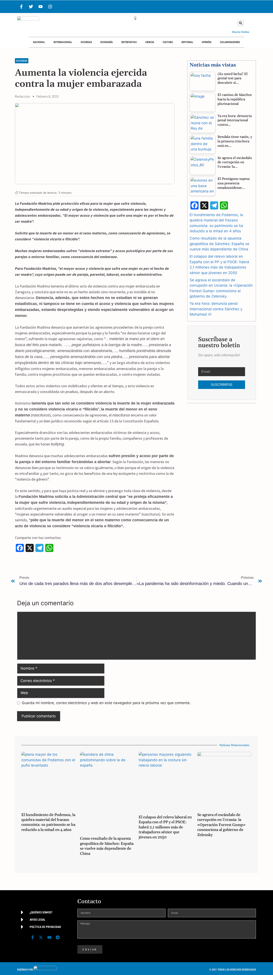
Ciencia (149, 42)
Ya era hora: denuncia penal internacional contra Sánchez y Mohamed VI (216, 308)
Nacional (39, 42)
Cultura (168, 42)
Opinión (206, 42)
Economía (106, 42)
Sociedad (86, 42)
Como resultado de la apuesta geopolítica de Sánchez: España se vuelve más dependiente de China (219, 243)
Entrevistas (129, 42)
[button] (240, 23)
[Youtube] (40, 6)
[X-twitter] (41, 937)
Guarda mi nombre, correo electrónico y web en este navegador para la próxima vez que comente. (106, 703)
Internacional (63, 42)
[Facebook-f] (21, 6)
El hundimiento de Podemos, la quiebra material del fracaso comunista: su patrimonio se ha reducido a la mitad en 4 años (48, 822)
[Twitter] (31, 6)
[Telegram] (57, 937)
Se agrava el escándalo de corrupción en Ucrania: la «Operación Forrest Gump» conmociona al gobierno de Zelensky (221, 824)
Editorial (187, 42)
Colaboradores (230, 42)
